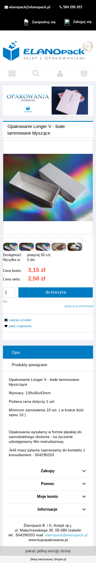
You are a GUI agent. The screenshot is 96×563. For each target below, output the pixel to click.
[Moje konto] (60, 73)
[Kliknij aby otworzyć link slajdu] (48, 100)
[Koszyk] (84, 73)
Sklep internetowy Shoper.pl (48, 559)
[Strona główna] (48, 49)
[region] (48, 100)
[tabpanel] (48, 417)
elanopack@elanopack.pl (66, 535)
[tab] (48, 352)
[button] (12, 73)
